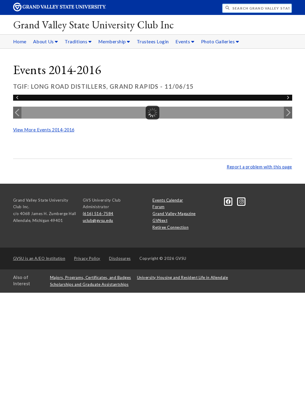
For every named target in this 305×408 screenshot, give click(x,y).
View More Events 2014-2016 (43, 129)
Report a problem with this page (259, 166)
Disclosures (120, 258)
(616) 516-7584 (98, 213)
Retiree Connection (170, 227)
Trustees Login (153, 41)
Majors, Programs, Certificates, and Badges (90, 277)
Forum (158, 206)
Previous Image (17, 113)
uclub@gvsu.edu (98, 220)
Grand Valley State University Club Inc (93, 24)
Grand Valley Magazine (174, 213)
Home (20, 41)
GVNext (159, 220)
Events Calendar (167, 200)
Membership (112, 41)
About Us (44, 41)
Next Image (288, 113)
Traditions (76, 41)
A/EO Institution (39, 258)
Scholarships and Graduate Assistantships (89, 284)
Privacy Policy (87, 258)
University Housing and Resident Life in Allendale (182, 277)
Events (183, 41)
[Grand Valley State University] (59, 10)
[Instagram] (242, 201)
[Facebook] (228, 201)
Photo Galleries (218, 41)
